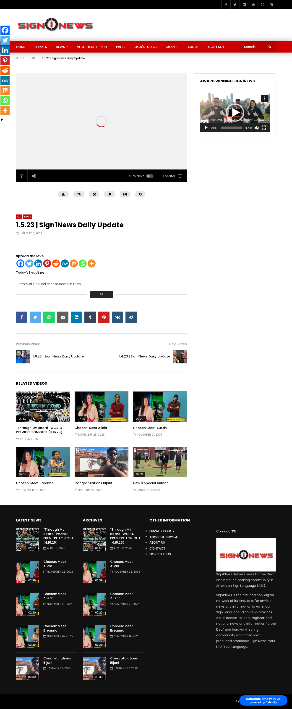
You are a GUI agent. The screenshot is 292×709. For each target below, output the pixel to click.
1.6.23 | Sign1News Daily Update (58, 356)
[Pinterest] (47, 263)
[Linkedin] (38, 263)
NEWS (60, 47)
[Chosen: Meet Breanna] (27, 636)
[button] (235, 112)
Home (20, 58)
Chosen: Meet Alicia (91, 428)
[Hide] (2, 120)
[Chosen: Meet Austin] (27, 604)
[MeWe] (65, 263)
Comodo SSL (226, 531)
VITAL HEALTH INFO (92, 47)
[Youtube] (253, 4)
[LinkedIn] (244, 4)
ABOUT (193, 47)
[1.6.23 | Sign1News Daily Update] (23, 356)
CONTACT (216, 47)
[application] (235, 112)
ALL (33, 58)
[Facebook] (225, 4)
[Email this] (62, 317)
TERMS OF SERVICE (163, 536)
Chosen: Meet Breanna (35, 483)
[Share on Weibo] (131, 317)
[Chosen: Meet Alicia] (27, 572)
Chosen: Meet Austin (150, 428)
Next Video (178, 344)
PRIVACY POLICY (162, 531)
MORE (170, 47)
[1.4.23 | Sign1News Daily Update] (180, 356)
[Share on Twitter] (35, 317)
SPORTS (40, 47)
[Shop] (271, 4)
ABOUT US (157, 542)
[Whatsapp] (83, 263)
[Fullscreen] (264, 127)
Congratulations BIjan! (93, 483)
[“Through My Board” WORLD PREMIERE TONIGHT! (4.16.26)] (27, 539)
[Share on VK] (117, 317)
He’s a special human (151, 483)
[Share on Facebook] (21, 317)
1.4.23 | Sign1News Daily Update (144, 356)
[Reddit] (56, 263)
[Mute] (256, 127)
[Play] (206, 127)
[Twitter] (235, 4)
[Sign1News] (55, 25)
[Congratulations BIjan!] (27, 668)
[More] (92, 263)
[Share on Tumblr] (90, 317)
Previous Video (28, 344)
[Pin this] (104, 317)
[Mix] (74, 263)
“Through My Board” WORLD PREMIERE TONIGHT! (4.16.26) (39, 430)
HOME (20, 47)
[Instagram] (262, 4)
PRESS (120, 47)
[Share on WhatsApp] (49, 317)
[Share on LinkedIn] (76, 317)
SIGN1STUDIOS (145, 47)
